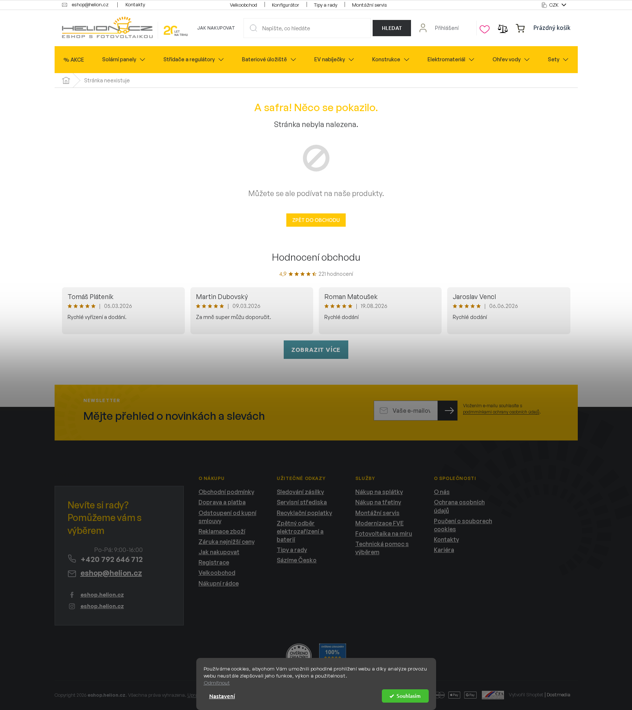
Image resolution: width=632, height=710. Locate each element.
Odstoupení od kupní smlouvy (227, 517)
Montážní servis (369, 5)
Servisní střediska (302, 502)
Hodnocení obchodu (316, 257)
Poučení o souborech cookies (463, 525)
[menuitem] (73, 60)
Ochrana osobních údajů (459, 506)
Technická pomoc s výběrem (382, 548)
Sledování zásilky (300, 491)
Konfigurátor (285, 5)
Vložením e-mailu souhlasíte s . (502, 409)
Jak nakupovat (216, 28)
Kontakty (135, 4)
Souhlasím (409, 695)
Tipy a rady (325, 5)
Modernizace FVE (379, 523)
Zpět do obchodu (316, 220)
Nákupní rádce (218, 583)
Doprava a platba (222, 502)
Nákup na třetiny (378, 502)
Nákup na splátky (379, 491)
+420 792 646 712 (111, 559)
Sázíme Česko (297, 560)
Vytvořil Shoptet (526, 694)
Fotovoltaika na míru (383, 533)
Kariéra (444, 549)
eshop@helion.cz (111, 572)
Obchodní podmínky (226, 491)
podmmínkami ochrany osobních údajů (501, 412)
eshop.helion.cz (102, 594)
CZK (554, 5)
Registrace (213, 562)
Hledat (392, 27)
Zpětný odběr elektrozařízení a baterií (300, 531)
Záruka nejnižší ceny (226, 541)
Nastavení (222, 696)
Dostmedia (558, 694)
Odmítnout (217, 682)
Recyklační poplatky (304, 513)
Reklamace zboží (221, 531)
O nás (442, 491)
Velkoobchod (243, 5)
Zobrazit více (316, 349)
